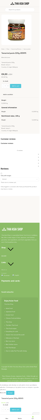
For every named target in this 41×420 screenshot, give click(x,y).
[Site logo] (20, 3)
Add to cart (15, 86)
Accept (10, 393)
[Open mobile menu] (2, 10)
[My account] (37, 10)
